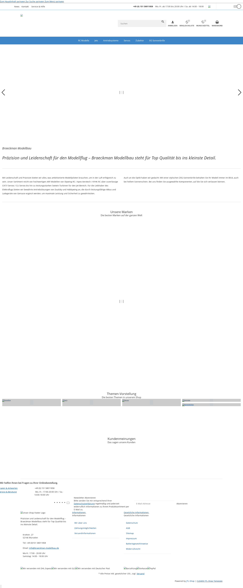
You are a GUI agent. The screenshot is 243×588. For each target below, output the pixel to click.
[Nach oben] (1, 586)
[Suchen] (162, 21)
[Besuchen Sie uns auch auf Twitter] (60, 503)
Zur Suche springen (35, 1)
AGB (128, 528)
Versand (140, 573)
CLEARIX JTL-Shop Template (209, 581)
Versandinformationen (85, 533)
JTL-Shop (190, 581)
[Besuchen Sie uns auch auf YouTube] (63, 503)
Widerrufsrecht (133, 549)
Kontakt (25, 6)
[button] (39, 6)
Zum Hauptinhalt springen (13, 1)
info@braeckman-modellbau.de (44, 548)
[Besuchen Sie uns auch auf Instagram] (65, 503)
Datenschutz (132, 523)
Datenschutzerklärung (84, 503)
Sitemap (130, 533)
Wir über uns (80, 523)
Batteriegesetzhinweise (137, 543)
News (16, 6)
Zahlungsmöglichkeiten (85, 528)
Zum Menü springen (54, 1)
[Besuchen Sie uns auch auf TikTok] (68, 503)
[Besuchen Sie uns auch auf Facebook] (58, 503)
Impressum (131, 538)
